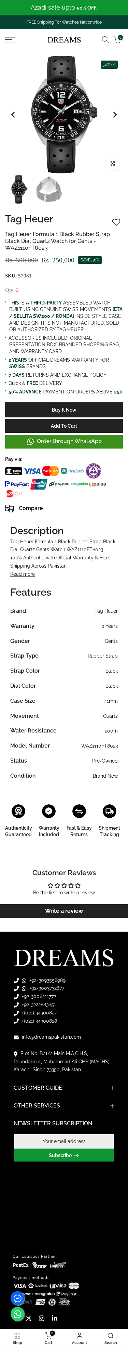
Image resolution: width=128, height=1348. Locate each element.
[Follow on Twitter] (29, 1318)
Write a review (64, 911)
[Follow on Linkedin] (55, 1318)
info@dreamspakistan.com (50, 1037)
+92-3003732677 (46, 988)
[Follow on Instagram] (42, 1318)
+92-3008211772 (38, 996)
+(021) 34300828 (38, 1021)
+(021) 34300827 (38, 1012)
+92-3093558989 (47, 980)
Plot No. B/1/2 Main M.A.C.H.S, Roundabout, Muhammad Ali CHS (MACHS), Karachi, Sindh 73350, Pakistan (62, 1062)
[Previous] (13, 114)
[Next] (114, 114)
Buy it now (64, 410)
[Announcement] (64, 7)
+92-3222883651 (38, 1004)
